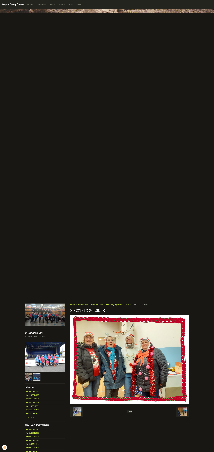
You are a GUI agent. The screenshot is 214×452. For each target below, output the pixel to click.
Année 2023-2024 (32, 399)
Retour (130, 412)
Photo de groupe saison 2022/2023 (118, 305)
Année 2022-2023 (97, 305)
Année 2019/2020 (32, 413)
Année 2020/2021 (32, 410)
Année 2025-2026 (32, 391)
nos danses (30, 417)
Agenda (52, 4)
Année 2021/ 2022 (32, 444)
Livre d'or (62, 4)
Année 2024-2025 (32, 395)
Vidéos (70, 4)
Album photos (41, 4)
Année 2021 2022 (32, 406)
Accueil (72, 305)
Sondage (30, 4)
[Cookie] (4, 447)
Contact (79, 4)
